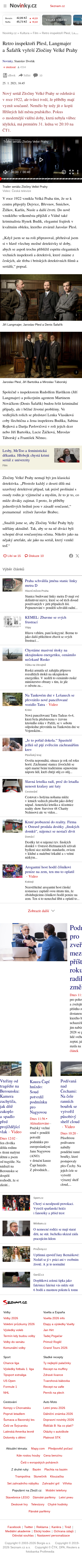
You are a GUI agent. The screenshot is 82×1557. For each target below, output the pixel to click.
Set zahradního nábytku (23, 1483)
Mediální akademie (17, 1531)
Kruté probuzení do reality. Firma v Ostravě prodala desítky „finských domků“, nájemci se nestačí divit (52, 826)
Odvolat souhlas (23, 1535)
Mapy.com (38, 1448)
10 (40, 75)
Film (5, 465)
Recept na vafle (53, 1386)
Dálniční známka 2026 (58, 1413)
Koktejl (29, 881)
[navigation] (5, 6)
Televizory (37, 1504)
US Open (9, 1380)
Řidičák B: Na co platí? (58, 1425)
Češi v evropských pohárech (39, 1462)
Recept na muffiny (55, 1369)
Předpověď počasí (60, 1448)
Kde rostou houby (28, 1455)
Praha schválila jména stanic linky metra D (51, 583)
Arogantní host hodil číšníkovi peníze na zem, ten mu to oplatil (49, 869)
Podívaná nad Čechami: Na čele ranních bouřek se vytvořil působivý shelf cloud (70, 1101)
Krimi (28, 710)
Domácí (29, 836)
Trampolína (22, 1476)
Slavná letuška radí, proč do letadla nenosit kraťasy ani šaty (52, 784)
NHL (6, 1392)
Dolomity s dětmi (14, 1437)
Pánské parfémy (39, 1511)
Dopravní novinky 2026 (58, 1419)
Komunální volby (14, 1347)
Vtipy (28, 627)
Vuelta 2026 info (54, 1318)
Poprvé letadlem (14, 1413)
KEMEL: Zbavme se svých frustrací (45, 619)
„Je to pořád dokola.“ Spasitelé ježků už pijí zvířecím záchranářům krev (52, 745)
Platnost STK (52, 1437)
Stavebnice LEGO (17, 1497)
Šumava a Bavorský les (18, 1419)
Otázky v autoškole (56, 1431)
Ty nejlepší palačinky (57, 1363)
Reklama (42, 1527)
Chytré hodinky (58, 1504)
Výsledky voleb (13, 1330)
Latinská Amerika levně (18, 1431)
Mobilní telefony (56, 1490)
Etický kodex (42, 1531)
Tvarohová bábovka (56, 1380)
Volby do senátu (14, 1342)
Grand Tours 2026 (55, 1347)
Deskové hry (19, 1504)
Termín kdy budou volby (19, 1336)
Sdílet (27, 75)
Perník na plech (53, 1392)
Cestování (31, 791)
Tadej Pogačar (52, 1336)
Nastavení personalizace (53, 1535)
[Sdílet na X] (77, 556)
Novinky (8, 61)
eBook (12, 75)
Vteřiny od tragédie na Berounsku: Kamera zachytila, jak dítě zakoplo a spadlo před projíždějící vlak (10, 1106)
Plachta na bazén (55, 1469)
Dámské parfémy (44, 1497)
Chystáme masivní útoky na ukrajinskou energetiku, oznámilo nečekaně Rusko (50, 654)
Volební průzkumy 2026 (19, 1324)
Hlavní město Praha (37, 590)
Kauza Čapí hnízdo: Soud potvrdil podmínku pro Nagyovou (40, 1097)
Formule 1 (10, 1386)
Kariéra (56, 1527)
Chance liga (11, 1363)
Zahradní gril (50, 1483)
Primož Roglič (52, 1342)
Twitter (28, 1527)
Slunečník (40, 1476)
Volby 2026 (10, 1318)
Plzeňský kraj (33, 755)
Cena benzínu (53, 1455)
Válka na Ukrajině (35, 665)
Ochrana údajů (64, 1531)
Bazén (37, 1469)
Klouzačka (57, 1476)
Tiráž (68, 1527)
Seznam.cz (57, 6)
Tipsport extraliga (14, 1375)
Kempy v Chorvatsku (17, 1408)
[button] (41, 159)
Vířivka (67, 1483)
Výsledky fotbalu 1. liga (18, 1369)
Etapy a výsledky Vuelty (58, 1324)
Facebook (14, 1527)
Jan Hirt (48, 1330)
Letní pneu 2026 (54, 1408)
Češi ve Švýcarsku (15, 1425)
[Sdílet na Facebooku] (71, 556)
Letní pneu (66, 1497)
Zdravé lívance (53, 1375)
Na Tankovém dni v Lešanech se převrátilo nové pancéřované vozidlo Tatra (49, 699)
